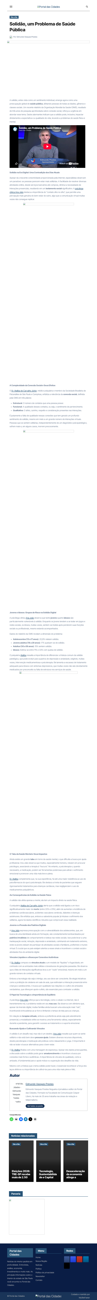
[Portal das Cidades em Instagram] (73, 1259)
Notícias (39, 1265)
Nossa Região (41, 1261)
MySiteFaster (84, 1297)
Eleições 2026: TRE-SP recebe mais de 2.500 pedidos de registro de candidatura (21, 1179)
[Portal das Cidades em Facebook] (67, 1259)
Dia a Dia (14, 17)
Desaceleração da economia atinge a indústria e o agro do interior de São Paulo (75, 1179)
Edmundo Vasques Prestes (27, 37)
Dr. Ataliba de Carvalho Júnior (24, 391)
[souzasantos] (26, 1216)
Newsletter (40, 1276)
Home (38, 1257)
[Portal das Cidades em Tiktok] (67, 1266)
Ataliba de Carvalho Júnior (31, 905)
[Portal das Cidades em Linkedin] (86, 1259)
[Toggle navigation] (11, 6)
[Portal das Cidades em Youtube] (79, 1259)
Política (39, 1269)
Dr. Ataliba (14, 879)
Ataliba (23, 655)
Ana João (30, 618)
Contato (39, 1280)
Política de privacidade (45, 1272)
